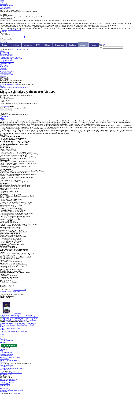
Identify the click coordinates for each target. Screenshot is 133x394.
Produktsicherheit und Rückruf (9, 360)
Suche (100, 47)
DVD (38, 45)
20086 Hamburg (5, 385)
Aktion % (83, 45)
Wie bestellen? (4, 359)
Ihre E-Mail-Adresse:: (6, 15)
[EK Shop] (102, 44)
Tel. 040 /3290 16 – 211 (7, 388)
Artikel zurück (4, 84)
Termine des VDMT (6, 374)
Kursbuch (3, 68)
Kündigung (3, 391)
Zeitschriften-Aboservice (8, 380)
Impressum (3, 349)
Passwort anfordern (6, 18)
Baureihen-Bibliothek (6, 55)
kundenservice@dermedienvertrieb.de (11, 390)
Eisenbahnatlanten (5, 63)
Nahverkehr (3, 69)
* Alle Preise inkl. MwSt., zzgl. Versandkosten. (14, 331)
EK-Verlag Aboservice (7, 382)
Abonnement (28, 45)
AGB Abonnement (6, 352)
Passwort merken (7, 39)
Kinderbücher (4, 66)
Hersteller (3, 119)
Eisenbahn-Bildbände (6, 60)
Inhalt (2, 118)
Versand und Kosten (6, 355)
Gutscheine (72, 45)
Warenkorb (3, 342)
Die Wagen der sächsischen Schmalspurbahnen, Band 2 (17, 325)
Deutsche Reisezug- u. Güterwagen (11, 59)
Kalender (47, 45)
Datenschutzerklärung (6, 354)
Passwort (3, 37)
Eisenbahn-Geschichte (7, 62)
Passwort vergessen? (6, 340)
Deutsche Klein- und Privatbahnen (10, 57)
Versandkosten (17, 393)
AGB (1, 351)
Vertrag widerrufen (9, 345)
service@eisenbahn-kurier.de (9, 379)
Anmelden (3, 31)
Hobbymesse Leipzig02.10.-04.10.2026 (6, 365)
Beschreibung (4, 116)
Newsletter (3, 362)
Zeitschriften (15, 45)
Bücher (4, 45)
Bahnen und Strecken (21, 49)
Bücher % (3, 76)
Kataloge (93, 45)
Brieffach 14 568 (5, 384)
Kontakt (2, 334)
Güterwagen (4, 65)
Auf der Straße (4, 52)
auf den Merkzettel (4, 106)
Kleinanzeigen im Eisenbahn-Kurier (11, 373)
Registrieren (3, 42)
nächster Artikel (14, 84)
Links (2, 336)
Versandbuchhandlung (7, 71)
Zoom (2, 86)
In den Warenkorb (6, 110)
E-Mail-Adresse (5, 35)
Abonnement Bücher (6, 74)
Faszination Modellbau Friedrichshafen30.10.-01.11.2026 (12, 369)
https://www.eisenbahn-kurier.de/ (10, 291)
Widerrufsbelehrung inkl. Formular (10, 357)
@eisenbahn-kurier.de (19, 290)
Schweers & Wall (5, 73)
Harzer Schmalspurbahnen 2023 (10, 328)
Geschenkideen (59, 45)
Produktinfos (17, 314)
